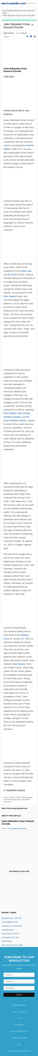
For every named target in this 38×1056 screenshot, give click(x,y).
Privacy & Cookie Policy (19, 1031)
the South (12, 274)
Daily (19, 1044)
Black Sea (26, 271)
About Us (23, 1011)
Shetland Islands (18, 420)
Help (19, 1018)
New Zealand (10, 296)
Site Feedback (19, 1024)
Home (14, 1011)
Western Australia (12, 417)
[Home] (14, 3)
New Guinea (24, 413)
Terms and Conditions (19, 1038)
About (16, 828)
